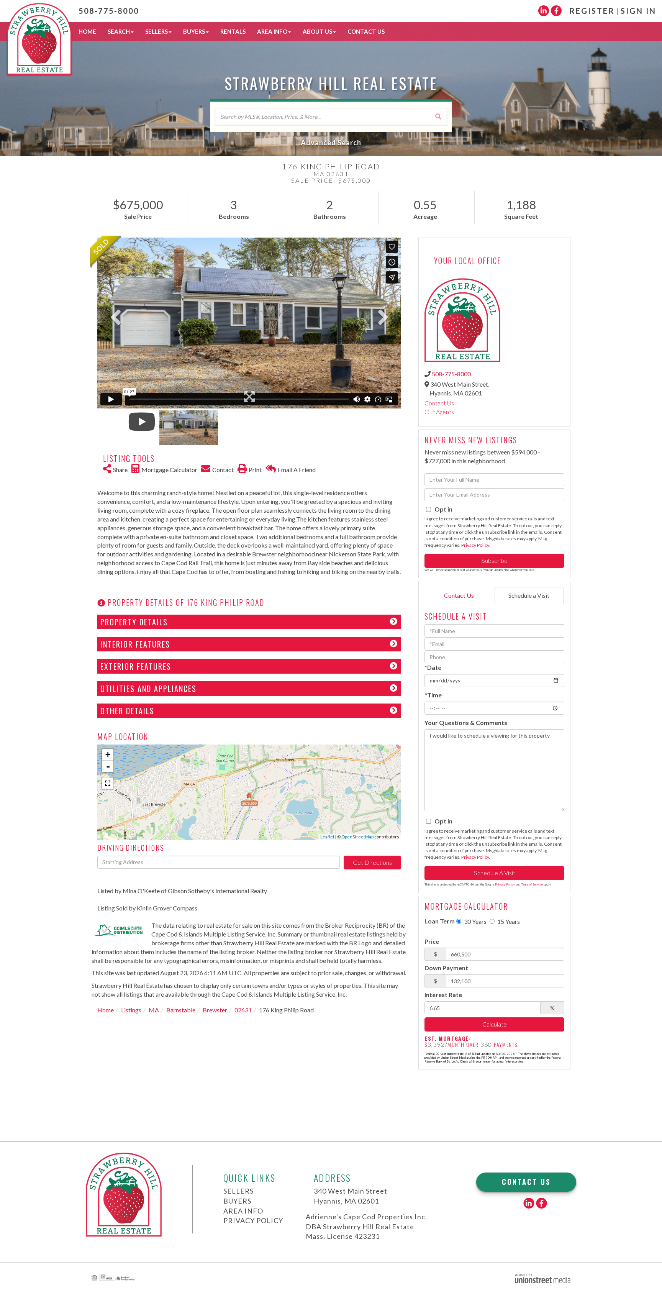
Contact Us (439, 403)
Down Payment (446, 967)
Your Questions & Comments (465, 722)
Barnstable (180, 1010)
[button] (438, 116)
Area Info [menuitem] (272, 31)
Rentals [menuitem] (233, 31)
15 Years (508, 921)
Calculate (494, 1024)
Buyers (237, 1201)
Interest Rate (443, 994)
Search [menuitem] (119, 31)
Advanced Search (331, 142)
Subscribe (495, 560)
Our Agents (439, 411)
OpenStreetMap (357, 836)
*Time (433, 695)
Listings (131, 1010)
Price (431, 941)
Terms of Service (532, 884)
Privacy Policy (475, 545)
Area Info (243, 1211)
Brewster (215, 1010)
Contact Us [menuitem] (366, 31)
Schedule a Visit (528, 595)
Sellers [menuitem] (156, 31)
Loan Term (439, 921)
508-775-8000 (109, 10)
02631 (243, 1010)
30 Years (475, 921)
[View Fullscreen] (107, 783)
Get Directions (372, 862)
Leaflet (327, 836)
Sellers (238, 1191)
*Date (432, 667)
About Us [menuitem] (317, 31)
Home (105, 1010)
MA (154, 1010)
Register (592, 10)
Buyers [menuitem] (194, 31)
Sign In (638, 10)
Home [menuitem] (87, 31)
